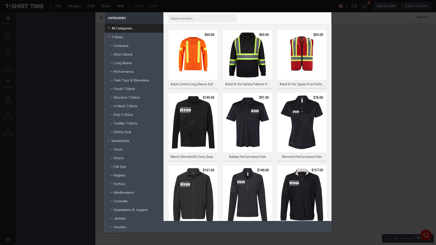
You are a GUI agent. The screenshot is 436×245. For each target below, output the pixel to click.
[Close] (324, 18)
